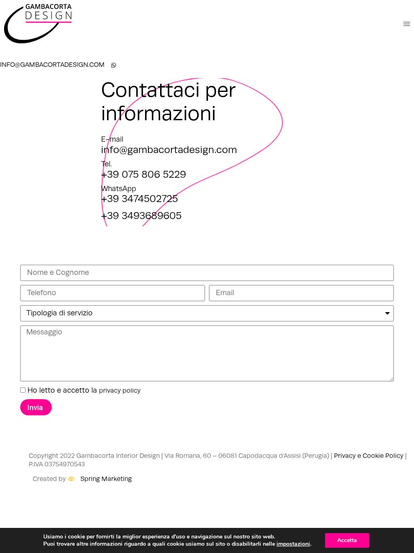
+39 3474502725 (139, 198)
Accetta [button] (347, 540)
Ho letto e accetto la (84, 390)
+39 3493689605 (141, 215)
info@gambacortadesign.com (169, 149)
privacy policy (120, 390)
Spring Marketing (106, 479)
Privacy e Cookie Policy (368, 455)
